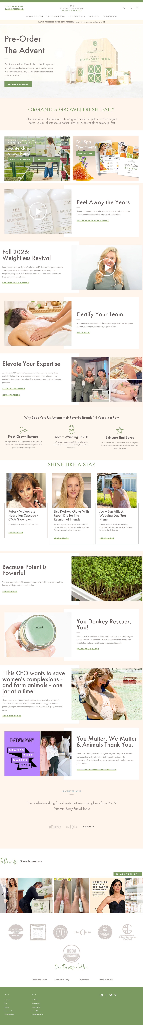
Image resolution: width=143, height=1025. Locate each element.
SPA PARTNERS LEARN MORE (93, 220)
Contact (34, 1000)
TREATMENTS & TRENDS (15, 283)
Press (5, 1003)
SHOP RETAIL (94, 16)
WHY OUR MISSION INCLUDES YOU (96, 769)
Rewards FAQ (36, 1007)
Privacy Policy (36, 1003)
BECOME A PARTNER (34, 16)
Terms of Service (36, 1011)
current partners (20, 159)
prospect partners (47, 159)
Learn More (15, 532)
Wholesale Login (9, 1014)
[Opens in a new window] (101, 995)
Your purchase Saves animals (14, 7)
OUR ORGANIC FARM (56, 16)
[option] (71, 806)
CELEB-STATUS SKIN (77, 16)
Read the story (11, 716)
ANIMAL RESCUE (110, 16)
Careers (6, 1007)
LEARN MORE (61, 538)
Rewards (7, 1000)
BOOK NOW (83, 332)
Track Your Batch (88, 649)
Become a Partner (9, 1011)
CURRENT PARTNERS (13, 388)
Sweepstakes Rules (37, 1014)
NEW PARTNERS (11, 395)
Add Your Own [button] (129, 874)
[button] (3, 895)
